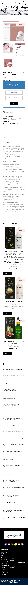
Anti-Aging (7, 264)
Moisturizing (14, 266)
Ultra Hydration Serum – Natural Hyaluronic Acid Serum (14, 303)
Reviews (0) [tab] (7, 142)
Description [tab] (7, 138)
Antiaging (14, 118)
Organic (10, 346)
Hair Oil (16, 345)
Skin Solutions (21, 306)
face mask (14, 125)
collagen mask (11, 123)
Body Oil (11, 345)
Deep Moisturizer (19, 264)
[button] (8, 112)
